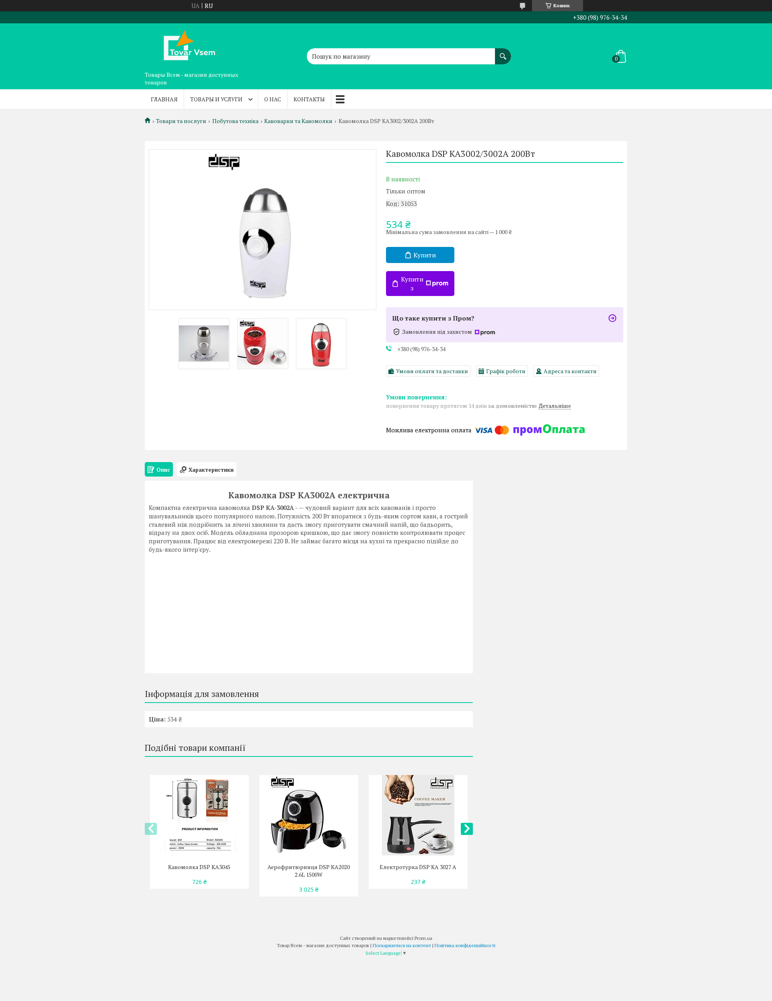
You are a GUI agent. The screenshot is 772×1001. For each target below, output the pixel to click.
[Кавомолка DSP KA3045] (199, 815)
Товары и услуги (216, 99)
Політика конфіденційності (465, 945)
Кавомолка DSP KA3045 (199, 867)
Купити (424, 255)
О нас (272, 99)
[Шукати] (503, 52)
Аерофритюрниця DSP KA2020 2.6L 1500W (308, 870)
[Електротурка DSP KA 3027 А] (418, 815)
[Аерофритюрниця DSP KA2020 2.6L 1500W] (308, 815)
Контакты (309, 99)
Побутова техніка (235, 121)
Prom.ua (423, 938)
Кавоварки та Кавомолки (298, 121)
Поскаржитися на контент (402, 945)
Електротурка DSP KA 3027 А (418, 867)
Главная (164, 99)
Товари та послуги (181, 121)
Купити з (412, 283)
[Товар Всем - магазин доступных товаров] (185, 45)
